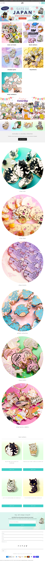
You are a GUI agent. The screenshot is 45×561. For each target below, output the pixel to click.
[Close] (33, 270)
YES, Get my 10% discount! (22, 286)
